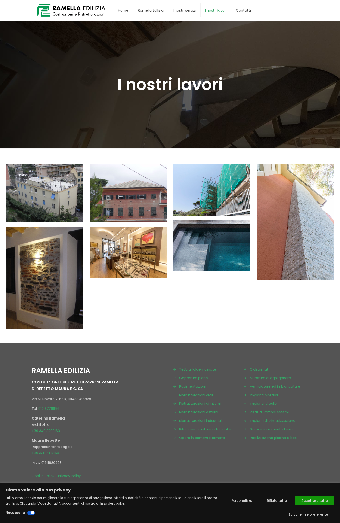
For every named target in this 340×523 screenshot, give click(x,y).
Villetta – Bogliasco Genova (282, 186)
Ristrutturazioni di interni (200, 403)
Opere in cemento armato (202, 437)
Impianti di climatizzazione (272, 420)
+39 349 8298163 (46, 430)
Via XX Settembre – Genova (119, 248)
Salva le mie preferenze (308, 514)
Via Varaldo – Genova (204, 181)
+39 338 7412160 (45, 452)
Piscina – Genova (211, 232)
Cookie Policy (43, 475)
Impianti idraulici (263, 403)
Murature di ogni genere (270, 377)
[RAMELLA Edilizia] (71, 10)
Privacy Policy (69, 475)
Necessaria (15, 512)
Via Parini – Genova (117, 181)
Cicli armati (259, 369)
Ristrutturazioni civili (196, 394)
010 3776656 (48, 408)
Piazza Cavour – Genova (42, 243)
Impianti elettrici (264, 394)
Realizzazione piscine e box (273, 437)
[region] (170, 503)
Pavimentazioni (192, 386)
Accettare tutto (314, 500)
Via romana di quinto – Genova (43, 181)
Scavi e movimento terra (271, 429)
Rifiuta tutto (277, 500)
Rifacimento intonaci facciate (205, 429)
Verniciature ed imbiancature (275, 386)
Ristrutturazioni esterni (198, 412)
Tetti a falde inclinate (197, 369)
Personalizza (241, 500)
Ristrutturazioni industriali (200, 420)
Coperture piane (193, 377)
